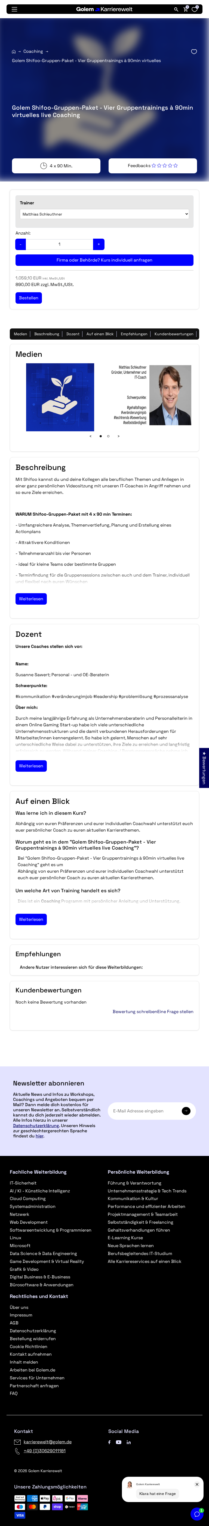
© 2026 (38, 1470)
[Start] (14, 51)
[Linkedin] (129, 1442)
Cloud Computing (28, 1198)
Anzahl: (23, 233)
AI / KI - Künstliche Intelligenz (40, 1191)
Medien (20, 333)
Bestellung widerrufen (33, 1339)
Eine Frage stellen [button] (175, 1012)
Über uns (19, 1307)
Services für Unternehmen (37, 1378)
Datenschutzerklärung (36, 1125)
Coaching (33, 51)
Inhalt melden (24, 1362)
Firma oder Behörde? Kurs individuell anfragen (104, 260)
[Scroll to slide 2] (108, 436)
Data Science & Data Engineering (43, 1253)
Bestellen (104, 1064)
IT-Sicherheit (23, 1183)
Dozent (72, 333)
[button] (153, 165)
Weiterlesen (31, 599)
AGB (14, 1323)
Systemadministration (33, 1206)
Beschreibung (46, 333)
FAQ (14, 1393)
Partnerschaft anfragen (34, 1386)
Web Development (29, 1222)
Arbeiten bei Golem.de (32, 1370)
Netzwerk (19, 1214)
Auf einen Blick (100, 333)
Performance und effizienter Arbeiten (146, 1206)
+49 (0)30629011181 (45, 1451)
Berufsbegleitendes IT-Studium (140, 1253)
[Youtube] (118, 1442)
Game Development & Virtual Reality (47, 1261)
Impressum (21, 1315)
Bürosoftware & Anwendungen (41, 1285)
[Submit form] (186, 1111)
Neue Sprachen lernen (131, 1245)
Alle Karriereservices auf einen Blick (145, 1261)
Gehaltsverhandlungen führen (139, 1230)
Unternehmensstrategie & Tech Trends (147, 1191)
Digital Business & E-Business (40, 1277)
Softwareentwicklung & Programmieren (50, 1230)
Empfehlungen (134, 333)
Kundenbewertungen (174, 333)
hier (39, 1136)
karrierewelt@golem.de (48, 1442)
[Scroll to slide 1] (101, 436)
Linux (15, 1238)
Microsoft (20, 1245)
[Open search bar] (176, 9)
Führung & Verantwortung (134, 1183)
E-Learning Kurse (125, 1238)
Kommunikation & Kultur (133, 1198)
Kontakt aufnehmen (31, 1354)
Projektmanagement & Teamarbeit (143, 1214)
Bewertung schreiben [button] (135, 1012)
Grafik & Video (24, 1269)
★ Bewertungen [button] (204, 768)
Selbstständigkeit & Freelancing (140, 1222)
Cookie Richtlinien (28, 1346)
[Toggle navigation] (14, 9)
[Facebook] (109, 1442)
